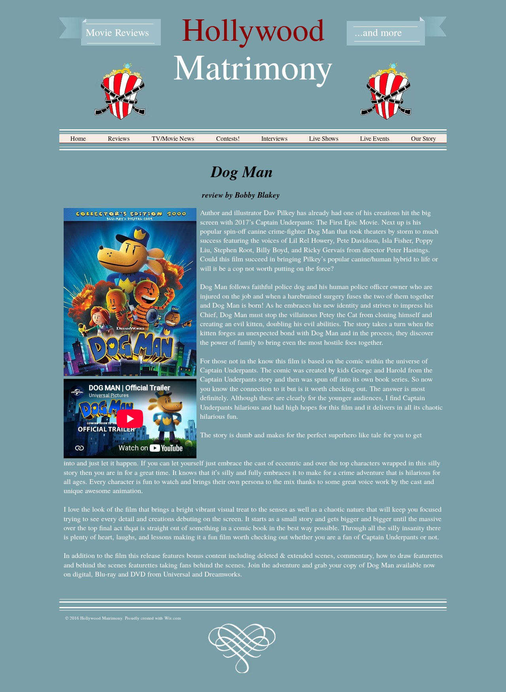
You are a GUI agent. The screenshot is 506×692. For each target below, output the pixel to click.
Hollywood (253, 28)
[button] (119, 141)
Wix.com (172, 618)
